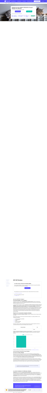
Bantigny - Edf (17, 295)
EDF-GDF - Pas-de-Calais (18, 293)
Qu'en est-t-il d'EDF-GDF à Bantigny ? (7, 280)
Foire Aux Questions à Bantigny (7, 286)
